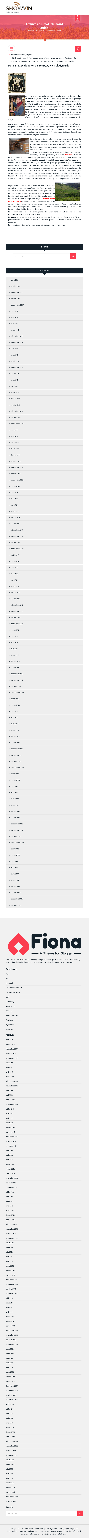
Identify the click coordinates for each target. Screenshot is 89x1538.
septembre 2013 (17, 480)
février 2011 (15, 661)
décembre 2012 (17, 530)
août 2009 (15, 774)
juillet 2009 (15, 780)
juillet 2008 (15, 855)
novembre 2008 (17, 830)
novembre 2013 (17, 468)
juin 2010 (14, 711)
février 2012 (15, 593)
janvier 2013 (15, 524)
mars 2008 (15, 880)
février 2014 (15, 455)
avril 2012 (14, 580)
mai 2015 (14, 380)
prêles (50, 61)
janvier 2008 (16, 893)
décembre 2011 (17, 605)
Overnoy (43, 61)
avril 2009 (15, 799)
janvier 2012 (15, 599)
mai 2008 (14, 868)
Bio (7, 978)
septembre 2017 (17, 305)
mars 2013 (15, 511)
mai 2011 (14, 643)
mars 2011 (15, 655)
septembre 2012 (17, 549)
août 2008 (15, 849)
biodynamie (17, 58)
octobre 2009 (16, 761)
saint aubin (69, 61)
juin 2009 (14, 786)
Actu (8, 974)
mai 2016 (14, 355)
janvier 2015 (15, 405)
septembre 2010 (17, 693)
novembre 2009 (17, 755)
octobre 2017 (16, 299)
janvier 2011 (15, 668)
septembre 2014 (17, 424)
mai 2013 (14, 499)
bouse (35, 58)
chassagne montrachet (48, 58)
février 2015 (15, 399)
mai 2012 (14, 574)
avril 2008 (15, 874)
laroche (36, 61)
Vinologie (9, 1029)
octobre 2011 (16, 618)
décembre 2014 (17, 411)
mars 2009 (15, 805)
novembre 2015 (17, 367)
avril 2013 (14, 505)
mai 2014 (14, 436)
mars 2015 (15, 392)
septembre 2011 (17, 624)
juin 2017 (14, 311)
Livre (8, 997)
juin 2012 (14, 568)
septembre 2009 (17, 768)
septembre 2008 (17, 843)
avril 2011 (14, 649)
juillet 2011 (15, 630)
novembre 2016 (17, 342)
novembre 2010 (17, 680)
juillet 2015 (15, 374)
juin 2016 (14, 349)
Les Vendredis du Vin (14, 988)
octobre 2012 (16, 543)
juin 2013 (14, 493)
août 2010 (15, 699)
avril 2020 (15, 280)
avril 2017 (15, 324)
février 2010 (15, 736)
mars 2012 (15, 586)
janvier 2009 (16, 818)
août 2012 (15, 555)
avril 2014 (15, 442)
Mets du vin (10, 1006)
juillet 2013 (15, 486)
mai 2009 (14, 793)
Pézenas (9, 1011)
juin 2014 (14, 430)
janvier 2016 (15, 361)
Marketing (10, 1002)
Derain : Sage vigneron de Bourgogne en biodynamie (38, 65)
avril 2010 (15, 724)
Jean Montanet (25, 61)
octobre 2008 (16, 836)
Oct (77, 49)
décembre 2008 (17, 824)
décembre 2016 (17, 336)
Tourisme (9, 1020)
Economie (10, 983)
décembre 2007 (17, 899)
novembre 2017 (17, 292)
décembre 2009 (17, 749)
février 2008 (15, 886)
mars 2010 (15, 730)
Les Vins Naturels (18, 55)
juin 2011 (14, 636)
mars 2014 (15, 449)
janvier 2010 (15, 743)
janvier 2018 (15, 286)
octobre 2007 (16, 905)
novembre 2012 (17, 536)
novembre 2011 (17, 611)
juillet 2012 (15, 561)
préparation (59, 61)
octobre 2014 (16, 417)
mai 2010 (14, 718)
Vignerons (30, 55)
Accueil (31, 31)
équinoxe (14, 61)
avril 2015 (14, 386)
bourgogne (27, 58)
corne (61, 58)
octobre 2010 (16, 686)
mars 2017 (15, 330)
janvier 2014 (16, 461)
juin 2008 (14, 861)
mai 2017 (14, 317)
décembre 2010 (17, 674)
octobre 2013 (16, 474)
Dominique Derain (72, 58)
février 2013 (15, 518)
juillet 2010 (15, 705)
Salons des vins (12, 1015)
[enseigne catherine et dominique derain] (44, 83)
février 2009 (15, 811)
